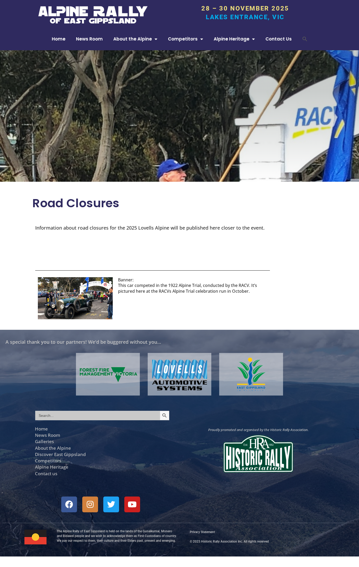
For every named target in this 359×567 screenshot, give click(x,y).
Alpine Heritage (231, 39)
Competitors (183, 39)
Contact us (46, 473)
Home (58, 39)
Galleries (44, 441)
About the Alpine (132, 39)
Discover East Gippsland (60, 454)
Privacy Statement (202, 532)
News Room (89, 39)
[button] (305, 39)
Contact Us (278, 39)
